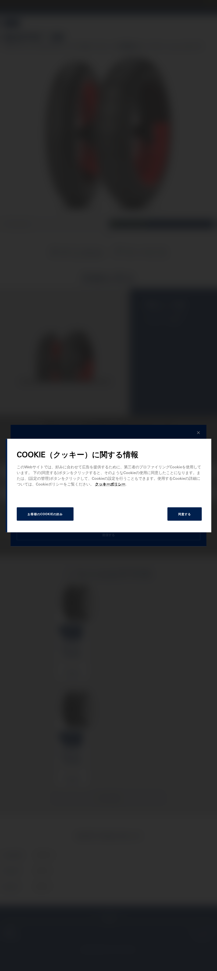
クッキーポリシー (110, 484)
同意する (184, 514)
